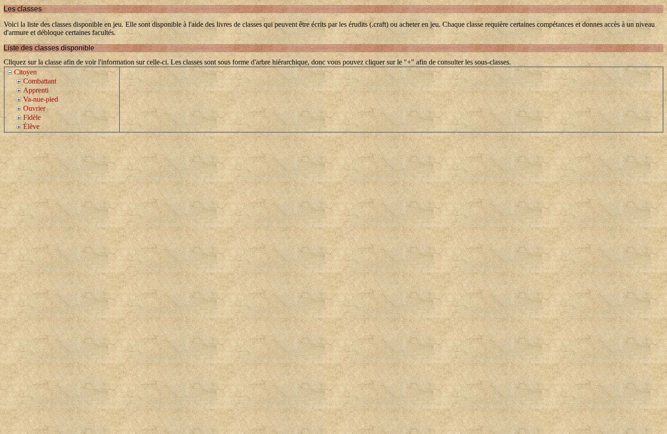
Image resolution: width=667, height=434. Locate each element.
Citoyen (25, 72)
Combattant (39, 81)
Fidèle (32, 117)
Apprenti (36, 90)
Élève (31, 126)
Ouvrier (34, 108)
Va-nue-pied (40, 99)
